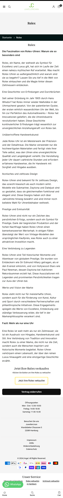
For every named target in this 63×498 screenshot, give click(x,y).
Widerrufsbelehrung (31, 446)
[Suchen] (9, 7)
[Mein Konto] (53, 7)
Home (4, 495)
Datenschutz (31, 449)
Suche (32, 495)
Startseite (7, 37)
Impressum (31, 440)
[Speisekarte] (4, 7)
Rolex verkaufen (32, 481)
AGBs (31, 443)
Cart (59, 495)
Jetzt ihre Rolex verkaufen (31, 380)
